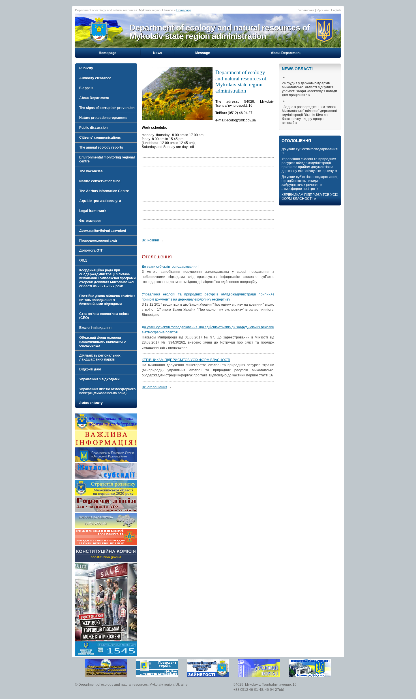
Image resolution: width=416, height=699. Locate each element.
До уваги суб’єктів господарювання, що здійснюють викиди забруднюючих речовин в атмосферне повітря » (310, 183)
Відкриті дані (90, 369)
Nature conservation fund (99, 181)
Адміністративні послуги (100, 201)
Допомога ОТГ (91, 250)
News (157, 53)
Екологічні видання (95, 328)
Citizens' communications (100, 138)
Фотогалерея (90, 221)
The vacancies (91, 171)
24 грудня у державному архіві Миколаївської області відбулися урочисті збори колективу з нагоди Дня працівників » (309, 89)
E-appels (86, 88)
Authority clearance (95, 78)
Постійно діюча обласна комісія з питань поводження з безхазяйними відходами (107, 300)
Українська (306, 10)
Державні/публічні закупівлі (102, 231)
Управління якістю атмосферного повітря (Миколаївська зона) (107, 391)
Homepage (183, 10)
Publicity (86, 68)
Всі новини (150, 240)
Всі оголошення (154, 387)
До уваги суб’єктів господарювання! (170, 267)
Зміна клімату (91, 403)
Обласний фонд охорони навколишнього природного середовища (102, 342)
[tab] (106, 68)
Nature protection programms (103, 118)
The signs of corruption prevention (106, 108)
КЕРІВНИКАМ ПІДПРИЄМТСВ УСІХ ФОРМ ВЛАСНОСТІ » (310, 197)
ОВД (83, 260)
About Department (286, 53)
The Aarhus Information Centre (104, 191)
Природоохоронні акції (98, 241)
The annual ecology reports (101, 147)
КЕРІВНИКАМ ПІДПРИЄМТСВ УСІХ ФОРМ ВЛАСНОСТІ (186, 360)
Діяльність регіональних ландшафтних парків (100, 357)
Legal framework (92, 211)
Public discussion (93, 128)
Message (202, 53)
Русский (323, 10)
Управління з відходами (99, 379)
